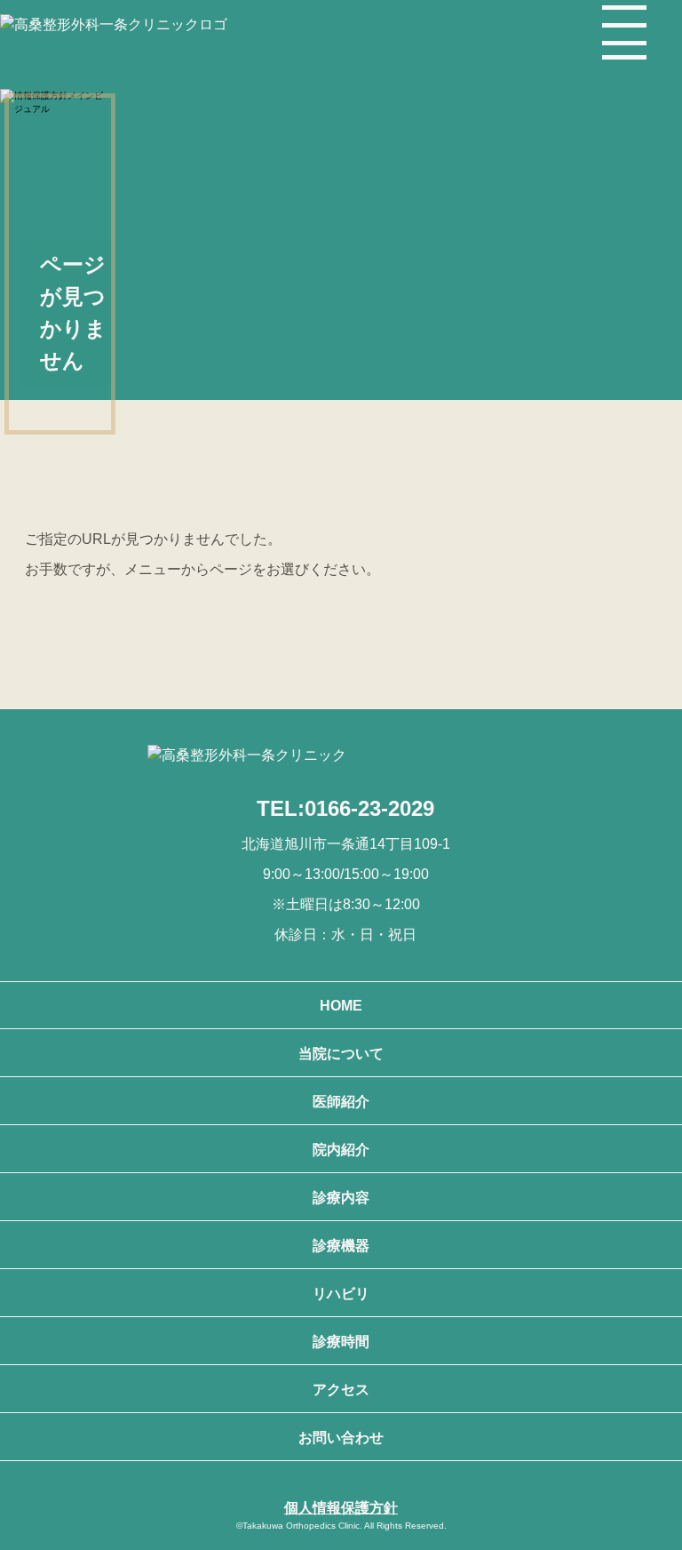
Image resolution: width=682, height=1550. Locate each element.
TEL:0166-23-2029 (345, 808)
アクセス (341, 1389)
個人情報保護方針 (341, 1507)
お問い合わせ (341, 1437)
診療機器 (341, 1245)
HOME (341, 1005)
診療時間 (341, 1341)
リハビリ (341, 1293)
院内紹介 (341, 1149)
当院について (341, 1053)
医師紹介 (341, 1101)
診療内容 (341, 1197)
